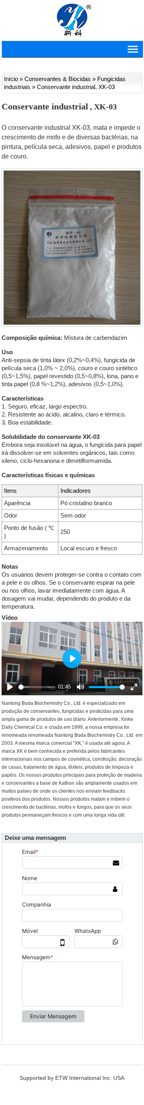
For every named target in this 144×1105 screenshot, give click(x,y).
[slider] (36, 687)
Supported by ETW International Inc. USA (72, 1078)
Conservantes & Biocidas (57, 79)
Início (11, 79)
